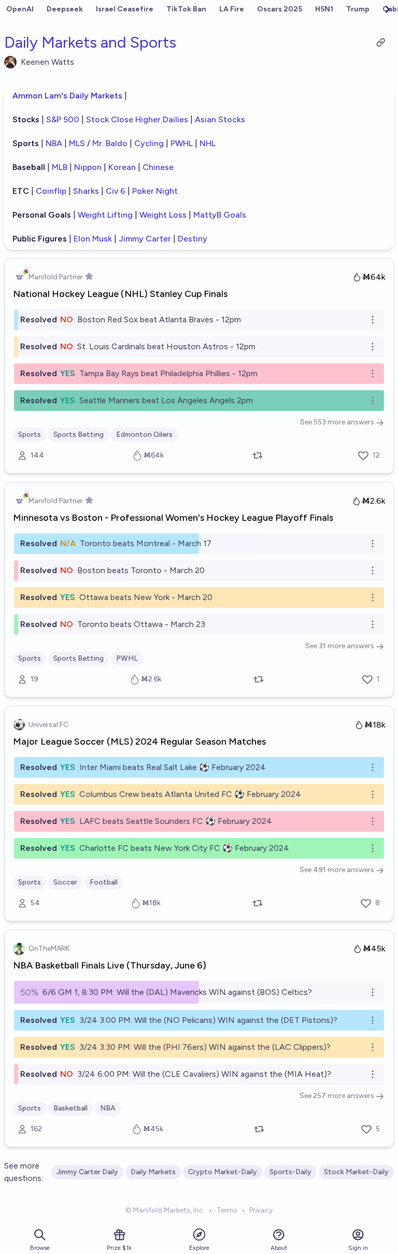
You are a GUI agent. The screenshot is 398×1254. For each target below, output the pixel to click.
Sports (29, 434)
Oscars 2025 (279, 9)
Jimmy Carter (145, 239)
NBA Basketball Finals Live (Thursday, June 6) (109, 965)
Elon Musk (94, 239)
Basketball (70, 1108)
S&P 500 (62, 119)
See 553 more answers (337, 422)
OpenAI (20, 9)
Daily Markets (153, 1171)
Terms (227, 1210)
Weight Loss (163, 215)
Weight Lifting (105, 215)
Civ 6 (115, 191)
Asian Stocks (220, 119)
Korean (122, 167)
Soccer (65, 882)
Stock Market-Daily (356, 1171)
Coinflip (51, 191)
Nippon (88, 167)
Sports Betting (78, 434)
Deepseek (65, 9)
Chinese (158, 167)
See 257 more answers (337, 1095)
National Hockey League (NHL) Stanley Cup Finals (120, 294)
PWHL (181, 143)
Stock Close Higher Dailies (138, 119)
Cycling (149, 143)
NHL (208, 143)
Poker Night (155, 191)
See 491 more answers (337, 869)
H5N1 (324, 9)
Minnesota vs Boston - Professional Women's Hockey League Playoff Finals (173, 517)
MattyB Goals (219, 215)
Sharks (87, 191)
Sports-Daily (290, 1171)
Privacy (261, 1210)
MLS (77, 143)
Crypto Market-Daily (222, 1171)
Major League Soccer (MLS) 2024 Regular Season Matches (139, 741)
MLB (59, 167)
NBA (54, 143)
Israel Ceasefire (124, 9)
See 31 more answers (339, 646)
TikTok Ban (186, 9)
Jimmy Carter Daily (87, 1171)
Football (104, 882)
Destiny (192, 239)
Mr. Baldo (109, 143)
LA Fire (231, 9)
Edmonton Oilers (144, 434)
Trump (357, 9)
